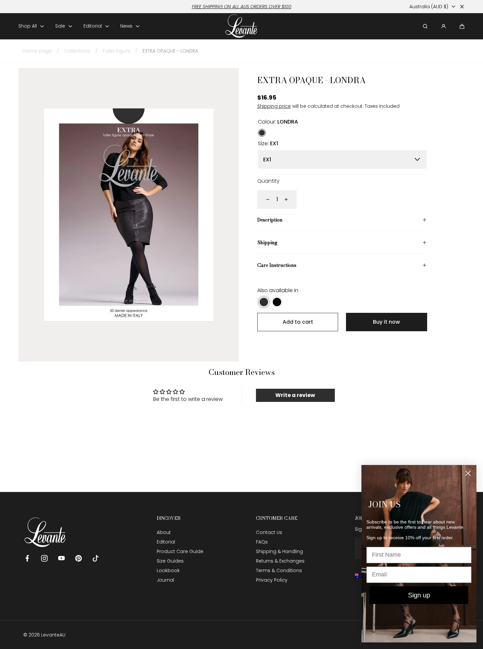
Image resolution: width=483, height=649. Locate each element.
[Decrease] (263, 199)
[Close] (462, 6)
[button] (462, 26)
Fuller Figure (116, 51)
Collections (77, 51)
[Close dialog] (468, 473)
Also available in (277, 290)
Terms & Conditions (279, 570)
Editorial (166, 542)
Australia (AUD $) (428, 6)
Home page (37, 51)
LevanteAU (53, 635)
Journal (165, 580)
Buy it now (386, 322)
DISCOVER (169, 518)
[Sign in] (443, 26)
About (164, 532)
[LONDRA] (262, 133)
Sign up (419, 595)
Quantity (268, 181)
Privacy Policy (272, 580)
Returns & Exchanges (280, 561)
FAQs (262, 542)
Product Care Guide (180, 551)
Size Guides (170, 561)
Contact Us (269, 532)
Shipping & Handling (279, 551)
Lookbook (168, 570)
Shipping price (274, 106)
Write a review (295, 395)
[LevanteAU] (241, 26)
